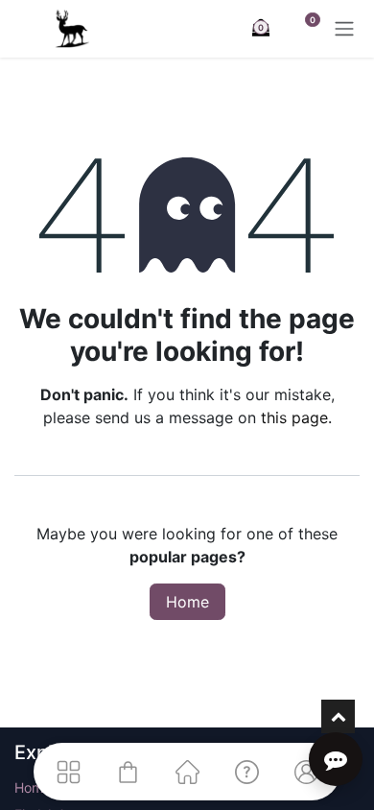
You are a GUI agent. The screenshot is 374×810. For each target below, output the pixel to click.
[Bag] (128, 772)
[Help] (246, 772)
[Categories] (68, 772)
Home (187, 601)
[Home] (187, 772)
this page (294, 417)
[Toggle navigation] (344, 28)
